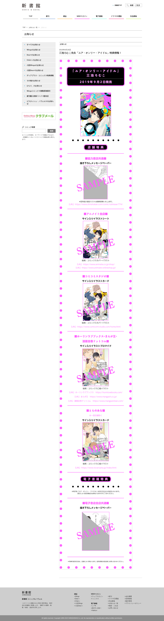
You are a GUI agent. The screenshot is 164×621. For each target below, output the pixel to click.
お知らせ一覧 (33, 27)
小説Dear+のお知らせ (35, 70)
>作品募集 (111, 601)
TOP (24, 27)
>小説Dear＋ (78, 606)
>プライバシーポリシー (133, 603)
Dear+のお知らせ (33, 55)
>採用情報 (128, 599)
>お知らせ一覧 (113, 603)
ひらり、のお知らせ (34, 86)
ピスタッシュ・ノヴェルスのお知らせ (40, 102)
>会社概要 (128, 596)
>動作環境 (128, 601)
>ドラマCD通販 (113, 599)
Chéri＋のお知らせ (34, 60)
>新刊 (110, 596)
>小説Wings (78, 603)
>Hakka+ (94, 610)
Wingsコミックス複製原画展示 (38, 91)
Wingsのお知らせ (33, 50)
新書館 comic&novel (31, 7)
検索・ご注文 (135, 5)
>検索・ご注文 (113, 606)
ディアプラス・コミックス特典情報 (40, 75)
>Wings (76, 596)
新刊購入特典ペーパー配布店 (38, 96)
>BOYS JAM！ (96, 608)
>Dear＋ (77, 599)
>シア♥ (93, 606)
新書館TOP (118, 5)
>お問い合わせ (113, 608)
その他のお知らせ (33, 81)
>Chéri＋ (77, 601)
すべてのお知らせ (33, 45)
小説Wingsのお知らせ (35, 65)
